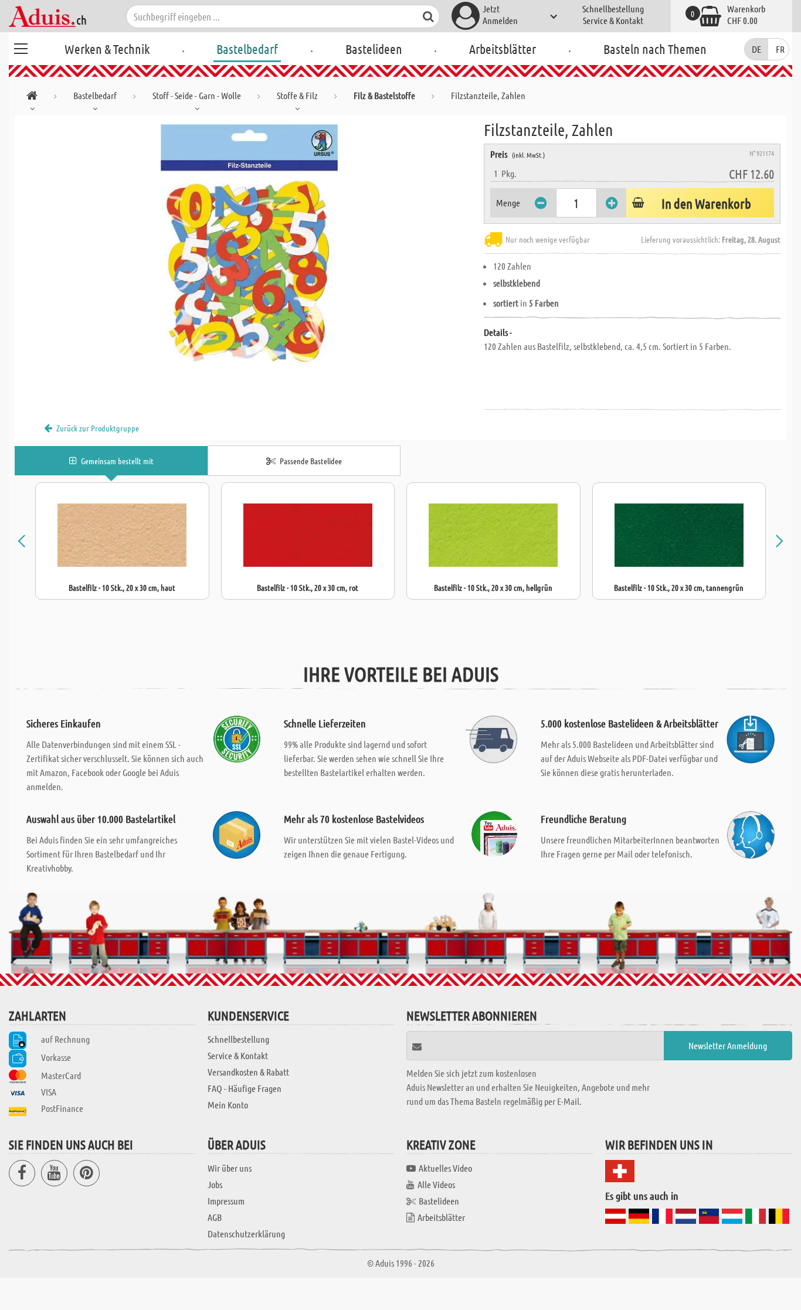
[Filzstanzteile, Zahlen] (249, 247)
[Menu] (20, 47)
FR (780, 49)
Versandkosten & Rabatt (248, 1071)
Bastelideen (373, 48)
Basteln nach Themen (655, 48)
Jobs (215, 1184)
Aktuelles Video (445, 1167)
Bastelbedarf (247, 48)
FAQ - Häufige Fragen (244, 1088)
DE (756, 49)
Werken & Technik (107, 48)
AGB (215, 1217)
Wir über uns (230, 1167)
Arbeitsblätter (502, 48)
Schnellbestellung (613, 8)
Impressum (226, 1200)
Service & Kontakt (613, 20)
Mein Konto (228, 1104)
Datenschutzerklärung (246, 1233)
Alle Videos (436, 1184)
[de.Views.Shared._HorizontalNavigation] (32, 98)
